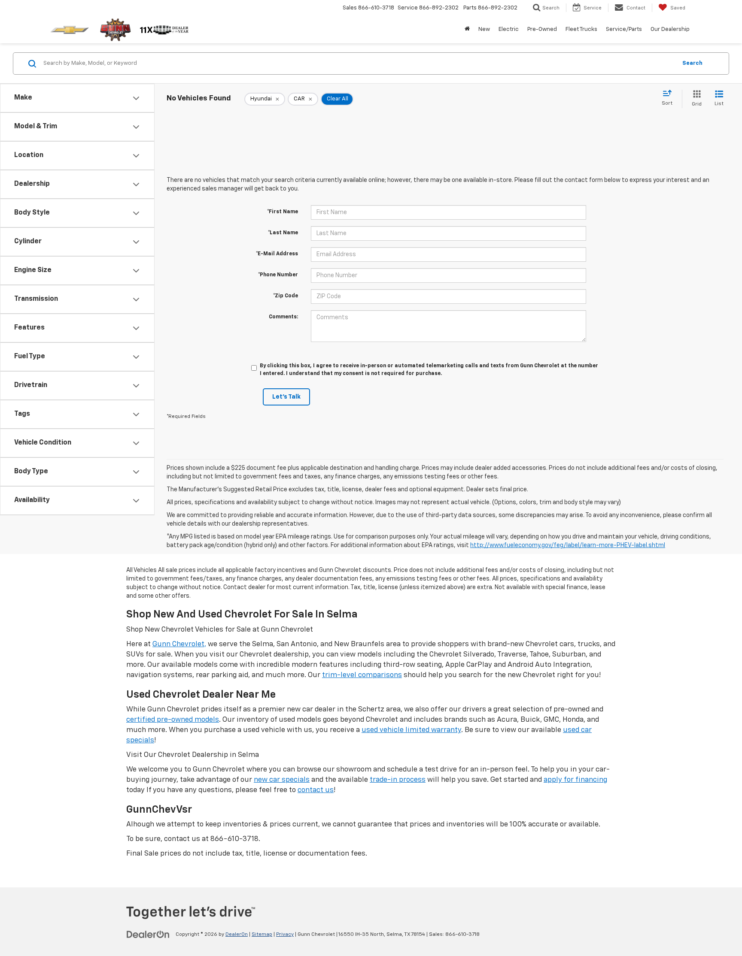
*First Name (282, 212)
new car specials (282, 780)
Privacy (285, 934)
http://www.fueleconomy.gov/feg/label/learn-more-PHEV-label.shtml (567, 545)
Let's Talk (286, 397)
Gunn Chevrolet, (179, 644)
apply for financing (575, 780)
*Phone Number (278, 275)
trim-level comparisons (362, 675)
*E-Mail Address (277, 254)
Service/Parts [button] (624, 29)
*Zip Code (285, 296)
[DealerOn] (148, 934)
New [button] (484, 29)
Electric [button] (509, 29)
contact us (316, 790)
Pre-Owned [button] (542, 29)
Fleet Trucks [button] (581, 29)
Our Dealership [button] (670, 29)
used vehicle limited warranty (411, 730)
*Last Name (283, 233)
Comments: (283, 317)
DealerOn (236, 934)
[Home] (467, 29)
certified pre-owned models (172, 719)
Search (692, 63)
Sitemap (262, 934)
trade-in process (398, 780)
